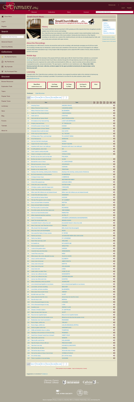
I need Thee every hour (37, 253)
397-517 (43, 97)
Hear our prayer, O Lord (37, 246)
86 (28, 266)
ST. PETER (65, 233)
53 (28, 205)
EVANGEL (64, 348)
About (44, 400)
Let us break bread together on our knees (42, 284)
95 (28, 286)
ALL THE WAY (66, 133)
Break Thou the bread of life (38, 166)
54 (28, 207)
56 (28, 212)
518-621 (48, 97)
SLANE (64, 159)
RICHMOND (65, 207)
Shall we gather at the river (38, 327)
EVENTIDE (65, 115)
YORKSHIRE (65, 187)
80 (28, 256)
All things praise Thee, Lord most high (41, 136)
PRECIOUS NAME (67, 343)
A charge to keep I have (37, 177)
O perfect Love (35, 307)
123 (28, 350)
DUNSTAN (65, 279)
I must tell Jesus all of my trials (39, 251)
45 (28, 187)
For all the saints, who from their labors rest (42, 210)
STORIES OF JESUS (67, 353)
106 (28, 309)
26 (28, 146)
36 (28, 164)
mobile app (30, 60)
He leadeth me (35, 243)
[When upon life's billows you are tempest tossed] (75, 192)
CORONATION (66, 128)
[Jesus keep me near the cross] (70, 297)
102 (28, 302)
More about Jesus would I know (39, 292)
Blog (2, 116)
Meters (105, 31)
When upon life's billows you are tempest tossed (44, 192)
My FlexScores (9, 61)
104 (28, 307)
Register (129, 8)
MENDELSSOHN (66, 220)
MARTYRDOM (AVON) (68, 118)
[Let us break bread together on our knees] (73, 284)
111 (28, 322)
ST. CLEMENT (66, 200)
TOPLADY (64, 322)
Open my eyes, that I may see (39, 312)
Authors (105, 23)
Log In (3, 21)
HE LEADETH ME (66, 243)
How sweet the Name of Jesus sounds (41, 233)
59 (28, 220)
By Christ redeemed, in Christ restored (41, 174)
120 (28, 343)
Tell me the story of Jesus (38, 350)
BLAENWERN (65, 110)
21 (28, 133)
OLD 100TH (65, 131)
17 (28, 123)
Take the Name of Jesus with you (40, 343)
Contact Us (60, 400)
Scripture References (109, 29)
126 (28, 355)
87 (28, 269)
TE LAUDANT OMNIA (67, 136)
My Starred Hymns (10, 57)
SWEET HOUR (66, 335)
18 (28, 126)
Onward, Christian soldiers (38, 309)
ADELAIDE (65, 240)
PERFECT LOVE (66, 307)
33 (28, 156)
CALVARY (64, 151)
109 (28, 317)
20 (28, 131)
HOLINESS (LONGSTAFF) (69, 345)
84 (28, 261)
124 (28, 353)
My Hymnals (8, 66)
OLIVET (64, 294)
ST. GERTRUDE (66, 309)
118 (28, 337)
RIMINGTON (65, 212)
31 (28, 154)
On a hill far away (36, 355)
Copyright (49, 400)
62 (28, 225)
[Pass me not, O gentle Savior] (70, 315)
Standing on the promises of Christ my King (42, 332)
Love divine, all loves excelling (39, 286)
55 (28, 210)
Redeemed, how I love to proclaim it (40, 320)
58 (28, 218)
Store (69, 12)
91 (28, 279)
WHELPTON (65, 246)
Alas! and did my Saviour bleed (39, 118)
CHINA (64, 269)
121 (28, 345)
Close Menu (8, 16)
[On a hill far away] (67, 355)
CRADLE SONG (66, 154)
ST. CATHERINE (66, 238)
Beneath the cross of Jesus (38, 161)
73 (28, 243)
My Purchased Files (11, 71)
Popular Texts (5, 96)
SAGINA (64, 141)
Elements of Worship (108, 33)
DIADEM (64, 126)
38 (28, 169)
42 (28, 179)
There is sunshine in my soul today (40, 358)
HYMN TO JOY (66, 271)
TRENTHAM (65, 169)
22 (28, 136)
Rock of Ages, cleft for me (38, 322)
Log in (123, 8)
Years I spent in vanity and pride (39, 151)
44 (28, 184)
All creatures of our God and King (40, 121)
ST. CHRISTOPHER (67, 161)
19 (28, 128)
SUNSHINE (65, 358)
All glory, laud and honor (37, 123)
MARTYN (64, 263)
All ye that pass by (36, 138)
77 (28, 251)
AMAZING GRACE (67, 105)
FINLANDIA (65, 156)
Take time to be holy (36, 345)
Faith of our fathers (36, 238)
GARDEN (64, 248)
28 (28, 149)
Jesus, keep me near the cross (39, 297)
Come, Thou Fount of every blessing (41, 189)
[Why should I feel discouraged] (70, 228)
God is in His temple (36, 218)
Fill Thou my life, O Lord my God (39, 207)
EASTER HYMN (66, 184)
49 (28, 195)
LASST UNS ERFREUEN (68, 121)
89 (28, 274)
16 (28, 121)
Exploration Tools (6, 86)
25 (28, 144)
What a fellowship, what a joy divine (40, 281)
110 (28, 320)
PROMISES (65, 332)
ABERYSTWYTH (66, 261)
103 (28, 304)
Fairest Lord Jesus (36, 235)
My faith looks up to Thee (38, 294)
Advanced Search (6, 42)
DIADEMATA (65, 195)
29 (28, 151)
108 (28, 315)
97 (28, 292)
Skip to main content (5, 1)
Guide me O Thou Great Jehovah (40, 113)
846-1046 (58, 97)
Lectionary (4, 106)
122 (28, 348)
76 (28, 248)
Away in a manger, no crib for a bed (40, 154)
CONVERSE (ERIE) (67, 108)
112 (28, 325)
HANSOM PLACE (66, 327)
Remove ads (112, 5)
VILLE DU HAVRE (67, 256)
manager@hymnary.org (33, 78)
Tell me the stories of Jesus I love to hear (42, 353)
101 (28, 299)
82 (28, 258)
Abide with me (35, 115)
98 (28, 294)
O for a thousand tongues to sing (40, 302)
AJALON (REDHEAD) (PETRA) (70, 325)
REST (63, 205)
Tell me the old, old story (37, 348)
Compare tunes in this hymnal (109, 41)
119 (28, 340)
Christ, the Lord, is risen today (39, 184)
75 (28, 246)
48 (28, 192)
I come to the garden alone (38, 248)
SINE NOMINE (66, 210)
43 (28, 182)
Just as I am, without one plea (39, 274)
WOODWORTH (66, 274)
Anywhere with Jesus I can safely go (41, 146)
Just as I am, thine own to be (38, 279)
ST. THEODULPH (66, 123)
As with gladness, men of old (38, 149)
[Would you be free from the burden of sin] (73, 317)
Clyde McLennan (40, 93)
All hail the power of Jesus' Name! (40, 126)
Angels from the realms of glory (39, 144)
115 (28, 330)
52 (28, 202)
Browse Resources (7, 81)
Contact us (45, 374)
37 (28, 166)
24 (28, 141)
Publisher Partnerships (81, 400)
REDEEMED (65, 320)
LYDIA (63, 304)
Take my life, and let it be (37, 337)
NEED (63, 253)
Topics (3, 91)
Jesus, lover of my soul (37, 261)
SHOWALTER (65, 281)
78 (28, 253)
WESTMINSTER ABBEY (68, 179)
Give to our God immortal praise (39, 212)
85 (28, 263)
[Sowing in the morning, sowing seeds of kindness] (75, 172)
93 (28, 284)
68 (28, 235)
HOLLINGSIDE (66, 266)
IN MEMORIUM (66, 174)
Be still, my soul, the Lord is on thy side (41, 156)
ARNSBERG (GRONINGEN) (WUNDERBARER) (75, 218)
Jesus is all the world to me (38, 258)
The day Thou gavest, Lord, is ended (41, 200)
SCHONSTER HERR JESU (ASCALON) (72, 235)
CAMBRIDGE (65, 177)
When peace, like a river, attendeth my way (42, 256)
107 (28, 312)
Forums (3, 121)
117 (28, 335)
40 (28, 174)
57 (28, 215)
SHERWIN (64, 166)
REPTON (64, 202)
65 (28, 233)
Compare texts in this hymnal (108, 39)
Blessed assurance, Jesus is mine (40, 164)
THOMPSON (65, 330)
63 (28, 228)
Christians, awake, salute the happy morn (42, 187)
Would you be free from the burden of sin (42, 317)
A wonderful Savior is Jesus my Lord (41, 223)
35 (28, 161)
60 (28, 223)
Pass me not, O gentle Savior (39, 315)
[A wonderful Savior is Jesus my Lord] (72, 223)
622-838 (53, 97)
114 (28, 327)
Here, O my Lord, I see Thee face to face (42, 225)
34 (28, 159)
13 (28, 115)
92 (28, 281)
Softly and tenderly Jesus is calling (40, 330)
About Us (4, 130)
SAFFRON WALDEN (67, 276)
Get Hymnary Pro (95, 400)
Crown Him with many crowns (39, 195)
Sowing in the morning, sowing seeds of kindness (44, 172)
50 (28, 197)
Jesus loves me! (35, 269)
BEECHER (65, 286)
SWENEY (64, 292)
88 (28, 271)
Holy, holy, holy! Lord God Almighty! (40, 230)
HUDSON (64, 197)
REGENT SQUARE (67, 144)
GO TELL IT (65, 215)
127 (28, 358)
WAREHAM (65, 138)
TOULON (64, 225)
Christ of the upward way (37, 182)
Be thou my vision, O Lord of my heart (41, 159)
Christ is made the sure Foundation (40, 179)
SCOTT (64, 312)
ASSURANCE (65, 164)
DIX (63, 149)
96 (28, 289)
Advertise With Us (69, 400)
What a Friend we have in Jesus (39, 108)
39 (28, 172)
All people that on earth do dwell (39, 131)
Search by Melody (7, 47)
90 (28, 276)
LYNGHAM (65, 302)
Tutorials (4, 125)
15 (28, 118)
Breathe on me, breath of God (39, 169)
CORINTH (64, 189)
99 (28, 297)
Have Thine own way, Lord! (38, 240)
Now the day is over (36, 299)
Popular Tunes (5, 101)
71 (28, 240)
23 (28, 138)
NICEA (64, 230)
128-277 (33, 97)
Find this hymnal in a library (108, 37)
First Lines (106, 25)
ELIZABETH (65, 258)
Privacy (55, 400)
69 (28, 238)
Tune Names (106, 27)
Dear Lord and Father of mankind (40, 202)
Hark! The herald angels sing (39, 220)
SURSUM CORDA (67, 182)
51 (28, 200)
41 (28, 177)
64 (28, 230)
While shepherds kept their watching (41, 215)
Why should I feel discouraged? (39, 228)
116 (28, 332)
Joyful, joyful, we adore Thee (38, 271)
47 (28, 189)
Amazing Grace (35, 105)
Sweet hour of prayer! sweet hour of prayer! (42, 335)
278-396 (38, 97)
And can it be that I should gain (39, 141)
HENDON (64, 337)
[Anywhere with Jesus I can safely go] (72, 146)
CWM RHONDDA (66, 113)
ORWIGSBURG (66, 251)
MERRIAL (64, 299)
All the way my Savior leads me (39, 133)
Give (89, 400)
